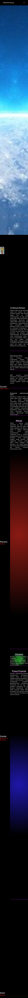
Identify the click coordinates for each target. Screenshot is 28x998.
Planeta (3, 541)
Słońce (2, 544)
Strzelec (3, 740)
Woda (7, 389)
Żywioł (3, 386)
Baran (2, 738)
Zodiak (3, 736)
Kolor (2, 993)
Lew (6, 738)
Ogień (2, 389)
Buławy (3, 995)
